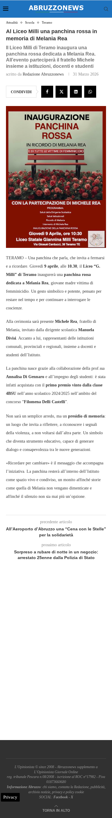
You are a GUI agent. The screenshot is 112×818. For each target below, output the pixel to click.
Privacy (10, 797)
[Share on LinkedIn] (76, 92)
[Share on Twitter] (61, 92)
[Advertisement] (56, 657)
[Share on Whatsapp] (90, 92)
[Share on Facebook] (47, 92)
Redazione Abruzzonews (43, 74)
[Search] (106, 9)
